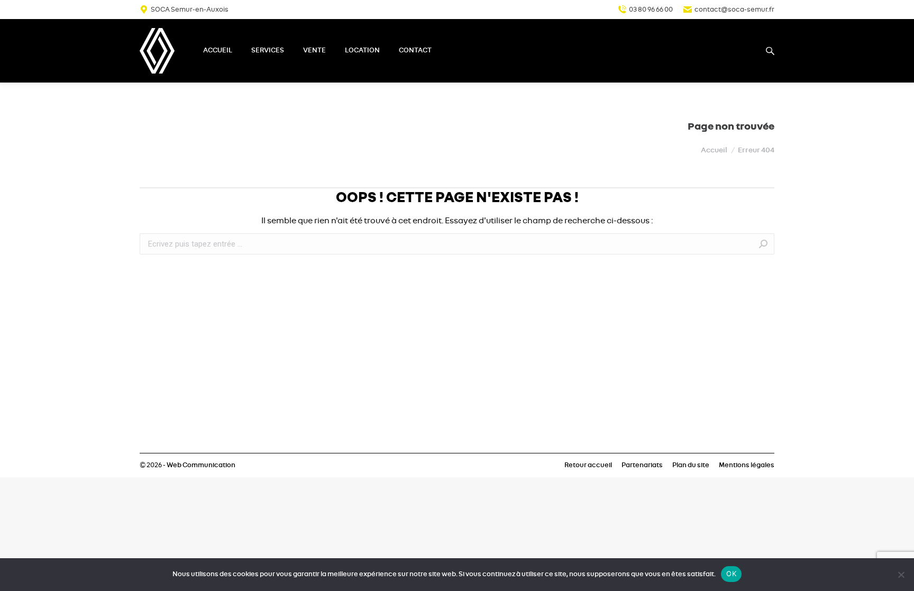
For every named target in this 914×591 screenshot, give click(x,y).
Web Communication (201, 465)
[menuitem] (217, 51)
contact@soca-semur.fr (734, 9)
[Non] (900, 574)
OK (731, 573)
